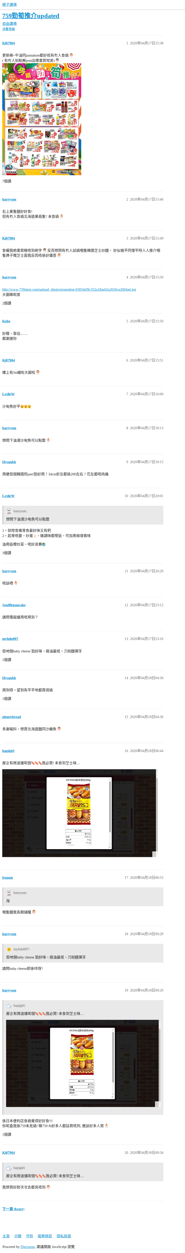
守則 (29, 1236)
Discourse (28, 1247)
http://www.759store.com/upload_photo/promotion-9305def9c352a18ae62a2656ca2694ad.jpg (69, 289)
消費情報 (8, 29)
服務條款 (45, 1236)
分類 (17, 1236)
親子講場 (9, 5)
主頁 (6, 1236)
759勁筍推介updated (30, 15)
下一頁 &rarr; (13, 1209)
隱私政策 (64, 1236)
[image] (80, 813)
